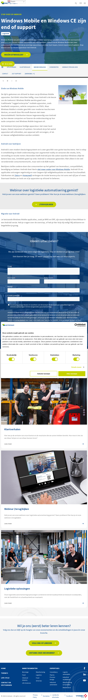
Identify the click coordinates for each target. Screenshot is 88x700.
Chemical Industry (25, 679)
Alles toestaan (72, 374)
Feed (24, 675)
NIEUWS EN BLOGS (40, 67)
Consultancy (54, 672)
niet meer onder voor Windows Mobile (53, 169)
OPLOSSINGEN (11, 67)
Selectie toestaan (43, 374)
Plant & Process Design (52, 677)
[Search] (76, 3)
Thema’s (4, 673)
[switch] (33, 359)
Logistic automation (66, 673)
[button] (16, 54)
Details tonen (76, 367)
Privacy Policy (35, 696)
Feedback (69, 696)
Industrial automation (53, 683)
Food (37, 678)
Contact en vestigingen (6, 683)
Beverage (25, 672)
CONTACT (5, 74)
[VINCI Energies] (81, 696)
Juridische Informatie (55, 696)
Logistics (39, 675)
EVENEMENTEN (54, 67)
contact (46, 256)
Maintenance (67, 687)
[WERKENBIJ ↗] (30, 74)
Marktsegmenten (29, 668)
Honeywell (27, 175)
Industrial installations (67, 678)
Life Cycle (5, 678)
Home (3, 668)
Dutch (12, 1)
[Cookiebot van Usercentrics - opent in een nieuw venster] (76, 325)
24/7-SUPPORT (16, 74)
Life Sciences (26, 683)
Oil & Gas (39, 681)
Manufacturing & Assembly (67, 683)
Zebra (17, 175)
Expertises (54, 668)
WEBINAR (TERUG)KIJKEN (70, 67)
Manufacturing (40, 672)
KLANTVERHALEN (25, 67)
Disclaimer (46, 696)
